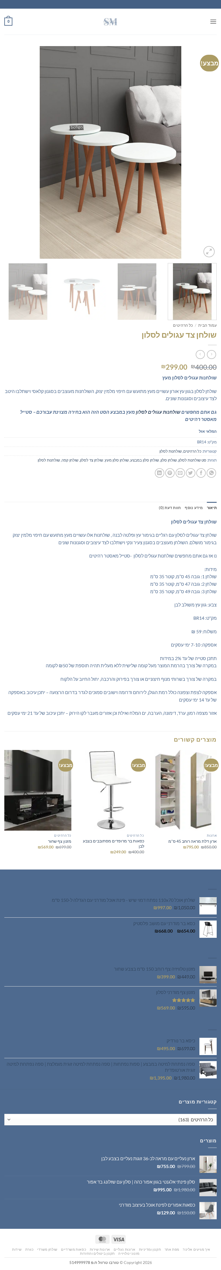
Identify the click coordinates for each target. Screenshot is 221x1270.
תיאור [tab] (212, 507)
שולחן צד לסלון (91, 460)
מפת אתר (172, 1249)
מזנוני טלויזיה (129, 1253)
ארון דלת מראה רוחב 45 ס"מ (192, 841)
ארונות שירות (100, 1249)
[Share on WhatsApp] (211, 473)
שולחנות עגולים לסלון (158, 412)
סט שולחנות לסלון (192, 460)
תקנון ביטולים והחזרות (97, 1253)
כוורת (29, 1249)
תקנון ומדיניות (150, 1249)
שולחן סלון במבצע (144, 460)
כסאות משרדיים (73, 1249)
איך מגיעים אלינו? (196, 1249)
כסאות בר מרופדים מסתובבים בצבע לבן (113, 843)
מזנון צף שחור (59, 841)
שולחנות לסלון (170, 451)
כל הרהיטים (183, 325)
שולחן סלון (169, 460)
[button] (213, 21)
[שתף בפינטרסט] (170, 473)
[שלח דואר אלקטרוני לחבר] (180, 473)
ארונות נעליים (124, 1249)
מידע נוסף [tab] (194, 507)
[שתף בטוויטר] (190, 473)
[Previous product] (200, 354)
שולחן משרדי (47, 1249)
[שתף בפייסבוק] (201, 473)
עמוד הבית (207, 325)
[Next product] (211, 354)
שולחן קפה (70, 460)
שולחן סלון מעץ (117, 460)
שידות (17, 1249)
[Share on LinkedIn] (159, 473)
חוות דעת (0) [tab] (170, 507)
